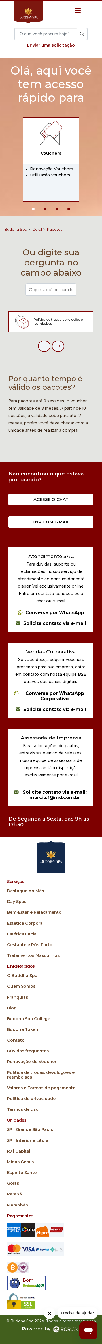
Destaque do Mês (25, 891)
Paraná (14, 1194)
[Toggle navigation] (49, 21)
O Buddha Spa (22, 975)
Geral (37, 229)
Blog (12, 1008)
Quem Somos (21, 986)
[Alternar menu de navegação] (78, 10)
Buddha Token (22, 1029)
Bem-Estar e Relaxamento (34, 912)
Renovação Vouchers (51, 168)
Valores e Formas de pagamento (41, 1088)
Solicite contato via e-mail (54, 623)
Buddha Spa (15, 229)
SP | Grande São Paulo (30, 1129)
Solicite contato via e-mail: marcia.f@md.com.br (55, 795)
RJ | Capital (18, 1151)
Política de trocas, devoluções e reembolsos (41, 1075)
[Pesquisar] (82, 34)
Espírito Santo (22, 1172)
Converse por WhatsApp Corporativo (55, 696)
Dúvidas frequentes (28, 1051)
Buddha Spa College (28, 1018)
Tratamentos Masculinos (33, 955)
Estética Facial (22, 934)
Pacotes (54, 229)
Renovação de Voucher (31, 1061)
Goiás (13, 1183)
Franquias (17, 997)
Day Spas (16, 901)
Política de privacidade (31, 1098)
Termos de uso (23, 1109)
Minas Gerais (20, 1162)
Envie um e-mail (51, 522)
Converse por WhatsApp (55, 612)
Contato (16, 1040)
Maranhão (17, 1205)
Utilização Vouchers (50, 175)
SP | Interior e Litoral (28, 1140)
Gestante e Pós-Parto (29, 944)
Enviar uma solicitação (51, 45)
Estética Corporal (25, 923)
